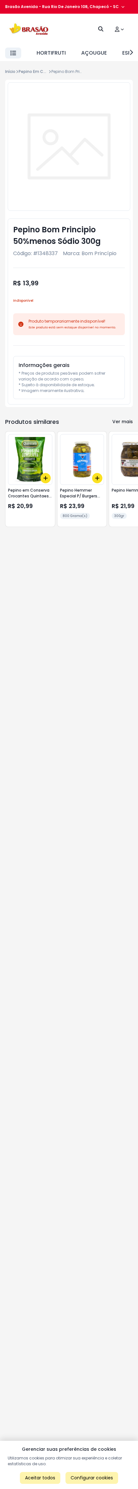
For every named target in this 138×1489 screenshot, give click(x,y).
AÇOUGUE (94, 53)
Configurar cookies (92, 1478)
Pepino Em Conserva (39, 71)
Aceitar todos (40, 1478)
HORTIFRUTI (51, 53)
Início (10, 71)
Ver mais (122, 421)
